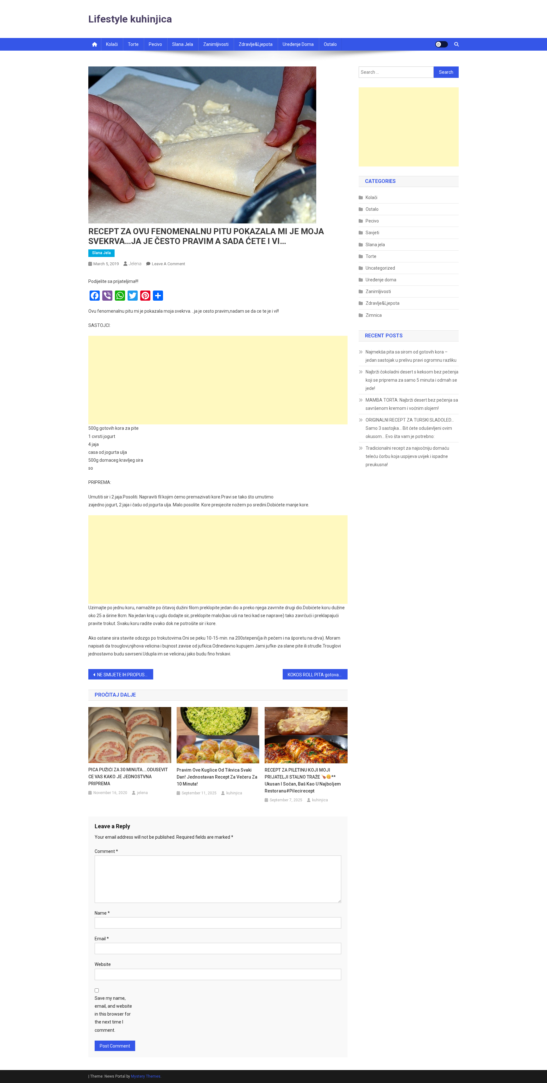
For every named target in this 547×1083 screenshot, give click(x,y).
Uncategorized (380, 268)
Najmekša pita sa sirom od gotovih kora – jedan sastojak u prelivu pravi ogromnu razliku (411, 356)
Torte (133, 44)
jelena (135, 263)
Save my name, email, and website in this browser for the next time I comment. (113, 1014)
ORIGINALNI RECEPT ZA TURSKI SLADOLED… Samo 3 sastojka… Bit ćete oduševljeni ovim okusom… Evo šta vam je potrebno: (410, 428)
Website (103, 964)
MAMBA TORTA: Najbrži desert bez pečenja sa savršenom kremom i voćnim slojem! (412, 404)
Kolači (112, 44)
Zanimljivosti (216, 44)
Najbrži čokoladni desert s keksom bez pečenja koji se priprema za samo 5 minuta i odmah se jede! (412, 380)
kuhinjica (234, 793)
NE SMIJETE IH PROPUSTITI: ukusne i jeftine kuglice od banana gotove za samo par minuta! (125, 674)
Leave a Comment (168, 263)
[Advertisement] (218, 380)
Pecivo (155, 44)
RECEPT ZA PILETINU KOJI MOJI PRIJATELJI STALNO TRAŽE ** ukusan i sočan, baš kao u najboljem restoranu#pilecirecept (303, 780)
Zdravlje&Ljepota (382, 303)
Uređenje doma (298, 44)
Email (102, 938)
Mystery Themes (145, 1076)
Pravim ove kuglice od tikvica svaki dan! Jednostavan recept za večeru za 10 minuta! (217, 776)
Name (102, 913)
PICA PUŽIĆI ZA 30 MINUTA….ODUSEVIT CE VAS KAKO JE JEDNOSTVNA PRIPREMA (128, 776)
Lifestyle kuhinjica (130, 19)
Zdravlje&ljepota (256, 44)
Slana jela (182, 44)
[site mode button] (441, 44)
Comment (106, 851)
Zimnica (374, 315)
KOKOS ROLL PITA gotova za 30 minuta (318, 674)
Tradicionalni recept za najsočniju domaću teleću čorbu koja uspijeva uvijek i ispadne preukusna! (407, 456)
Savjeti (372, 232)
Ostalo (330, 44)
